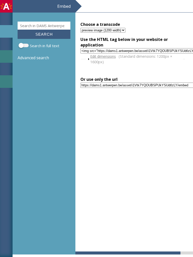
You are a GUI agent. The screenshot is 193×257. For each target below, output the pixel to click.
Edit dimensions (103, 56)
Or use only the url (99, 79)
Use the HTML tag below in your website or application (124, 42)
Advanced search (33, 57)
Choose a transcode (100, 24)
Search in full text (44, 45)
